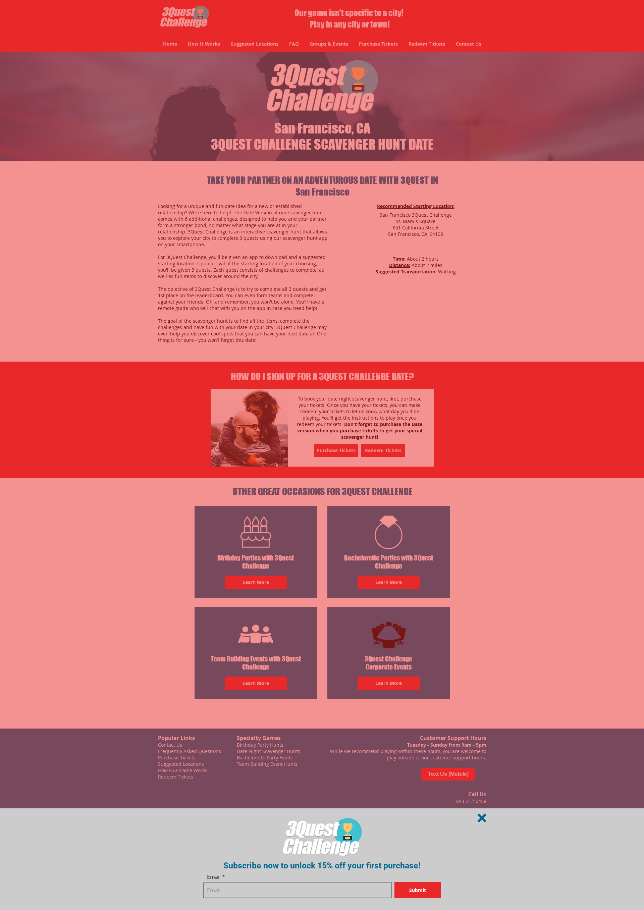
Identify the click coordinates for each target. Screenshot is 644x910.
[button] (481, 818)
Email (214, 876)
